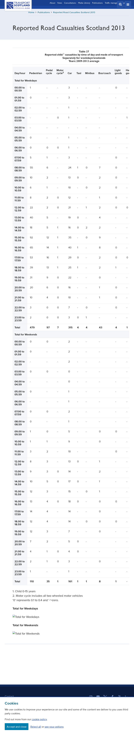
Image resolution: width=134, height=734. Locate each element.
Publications (97, 2)
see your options (54, 726)
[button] (120, 4)
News (59, 2)
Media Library (84, 2)
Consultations (70, 2)
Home (31, 12)
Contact (9, 696)
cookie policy (39, 719)
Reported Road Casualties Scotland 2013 (74, 12)
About (52, 2)
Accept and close (16, 726)
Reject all (35, 726)
